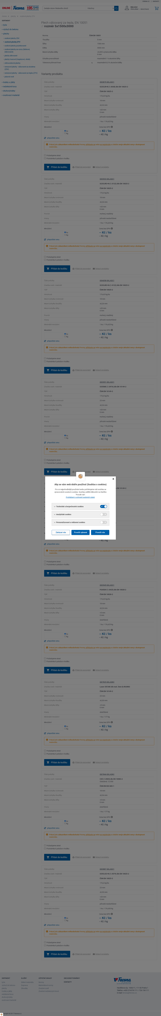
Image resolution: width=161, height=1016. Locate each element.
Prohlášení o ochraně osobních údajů (80, 497)
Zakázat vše (61, 532)
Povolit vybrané (80, 532)
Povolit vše (100, 532)
